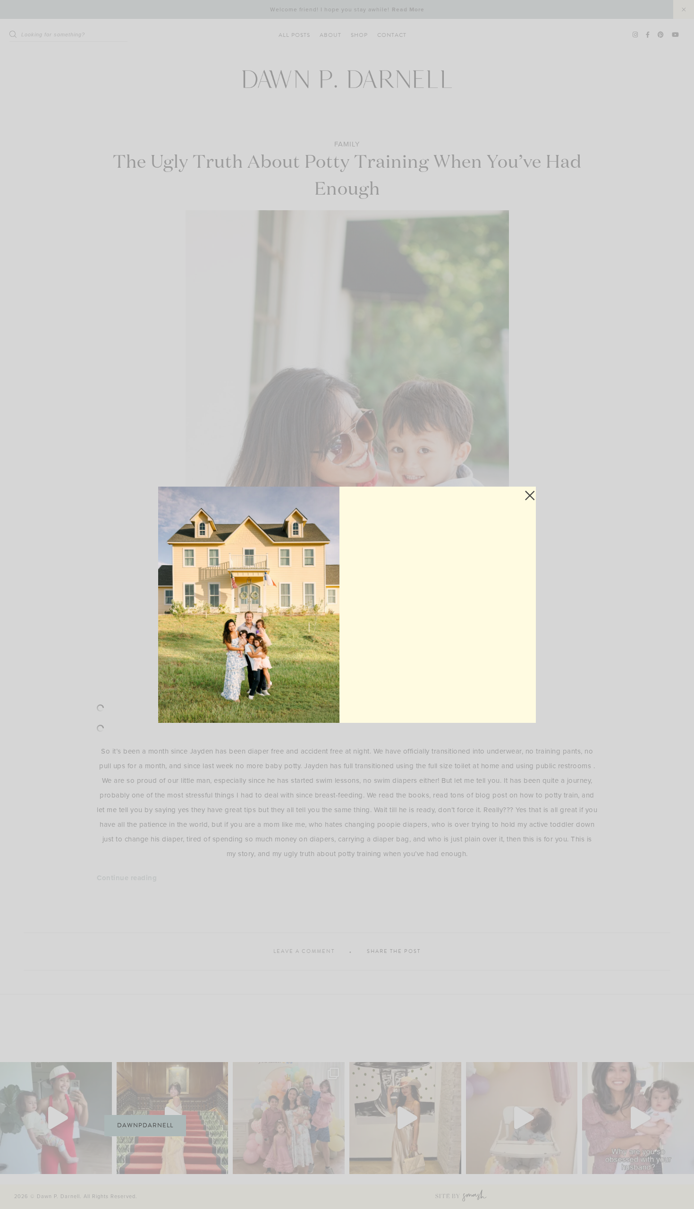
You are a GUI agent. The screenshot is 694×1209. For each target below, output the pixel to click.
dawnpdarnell (145, 1125)
